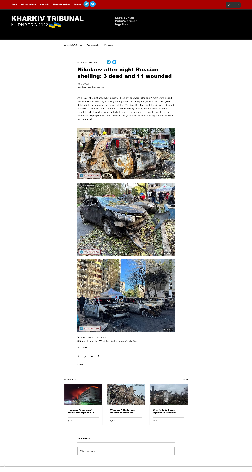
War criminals (93, 45)
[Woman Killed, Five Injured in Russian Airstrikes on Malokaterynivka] (126, 394)
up (4, 466)
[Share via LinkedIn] (91, 356)
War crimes (108, 45)
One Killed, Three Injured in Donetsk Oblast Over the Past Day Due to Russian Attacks (166, 411)
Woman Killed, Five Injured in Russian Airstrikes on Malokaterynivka (122, 411)
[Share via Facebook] (78, 356)
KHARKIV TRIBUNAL (47, 18)
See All (185, 379)
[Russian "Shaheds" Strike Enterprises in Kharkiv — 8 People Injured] (83, 394)
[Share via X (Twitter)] (85, 356)
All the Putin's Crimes (73, 45)
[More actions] (173, 62)
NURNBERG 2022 (29, 24)
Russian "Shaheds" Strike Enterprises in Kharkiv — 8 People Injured (81, 411)
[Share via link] (98, 356)
